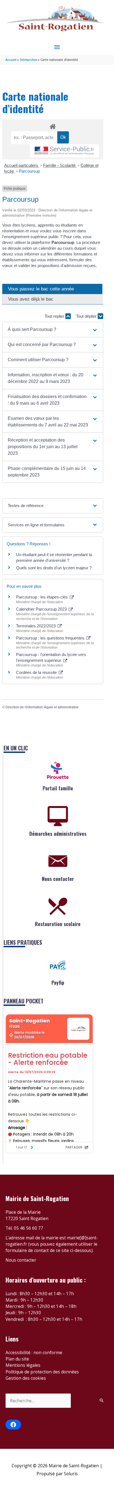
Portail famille (58, 788)
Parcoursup (29, 171)
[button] (53, 329)
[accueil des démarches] (52, 125)
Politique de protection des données (42, 1372)
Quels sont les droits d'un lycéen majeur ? (54, 567)
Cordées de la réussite (37, 672)
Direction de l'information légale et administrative (42, 707)
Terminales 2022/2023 (36, 626)
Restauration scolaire (58, 923)
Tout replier (55, 316)
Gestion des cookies (26, 1378)
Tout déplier (87, 316)
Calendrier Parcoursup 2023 (42, 609)
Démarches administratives (57, 833)
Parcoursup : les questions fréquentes (51, 638)
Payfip (57, 982)
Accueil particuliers (21, 165)
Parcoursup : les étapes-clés (42, 597)
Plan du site (17, 1359)
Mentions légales (23, 1365)
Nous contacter (58, 878)
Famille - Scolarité (60, 165)
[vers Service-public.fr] (64, 151)
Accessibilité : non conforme (34, 1352)
